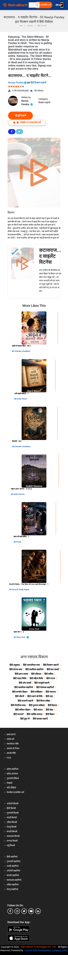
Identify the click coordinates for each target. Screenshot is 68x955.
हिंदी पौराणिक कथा (18, 705)
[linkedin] (38, 911)
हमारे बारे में (11, 734)
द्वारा (13, 351)
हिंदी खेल (49, 709)
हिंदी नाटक (50, 678)
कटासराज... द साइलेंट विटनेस (50, 256)
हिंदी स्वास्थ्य (51, 691)
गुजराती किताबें (12, 813)
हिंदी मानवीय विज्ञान (19, 691)
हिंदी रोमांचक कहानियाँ (45, 687)
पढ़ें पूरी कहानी (20, 115)
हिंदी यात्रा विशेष (19, 678)
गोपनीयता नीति (13, 743)
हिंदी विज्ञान (50, 714)
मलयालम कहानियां (14, 880)
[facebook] (10, 911)
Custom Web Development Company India (45, 950)
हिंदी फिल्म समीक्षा (43, 700)
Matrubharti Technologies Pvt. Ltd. (39, 947)
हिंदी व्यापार (38, 709)
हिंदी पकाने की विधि (34, 696)
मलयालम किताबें (13, 836)
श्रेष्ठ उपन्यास (12, 773)
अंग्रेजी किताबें (12, 803)
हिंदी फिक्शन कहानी (38, 82)
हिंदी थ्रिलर (52, 705)
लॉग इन (59, 5)
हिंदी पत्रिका (36, 673)
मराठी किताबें (12, 817)
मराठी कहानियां (12, 866)
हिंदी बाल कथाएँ (53, 669)
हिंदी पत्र (49, 696)
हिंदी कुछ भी (25, 718)
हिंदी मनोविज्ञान (36, 691)
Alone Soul (21, 637)
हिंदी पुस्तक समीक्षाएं (37, 705)
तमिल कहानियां (13, 884)
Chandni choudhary (22, 351)
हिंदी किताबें (11, 808)
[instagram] (17, 911)
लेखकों (9, 783)
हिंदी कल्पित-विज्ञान (22, 709)
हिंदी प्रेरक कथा (15, 669)
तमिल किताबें (12, 822)
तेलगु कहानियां (12, 889)
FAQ (9, 757)
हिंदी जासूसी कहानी (41, 682)
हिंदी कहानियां (12, 856)
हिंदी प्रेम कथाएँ (25, 682)
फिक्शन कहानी (44, 102)
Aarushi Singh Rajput (20, 589)
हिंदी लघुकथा (15, 665)
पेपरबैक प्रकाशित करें (15, 792)
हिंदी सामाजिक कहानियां (23, 687)
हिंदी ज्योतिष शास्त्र (34, 714)
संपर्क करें (10, 739)
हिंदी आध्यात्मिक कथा (31, 665)
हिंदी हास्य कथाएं (21, 673)
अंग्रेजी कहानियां (13, 870)
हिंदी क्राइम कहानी (40, 718)
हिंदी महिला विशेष (36, 678)
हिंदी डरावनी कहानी (25, 700)
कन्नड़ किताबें (12, 840)
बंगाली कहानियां (13, 875)
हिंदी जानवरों (18, 714)
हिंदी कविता (48, 673)
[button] (36, 5)
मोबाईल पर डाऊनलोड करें (30, 122)
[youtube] (31, 911)
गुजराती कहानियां (13, 861)
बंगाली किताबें (12, 831)
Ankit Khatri (22, 399)
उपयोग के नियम (13, 748)
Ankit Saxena (19, 494)
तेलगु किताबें (11, 826)
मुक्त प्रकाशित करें (43, 5)
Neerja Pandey (16, 82)
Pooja (19, 542)
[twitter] (24, 911)
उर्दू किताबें (11, 845)
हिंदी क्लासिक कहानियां (34, 669)
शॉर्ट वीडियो (11, 787)
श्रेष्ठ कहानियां (12, 769)
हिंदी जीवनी (19, 696)
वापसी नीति (11, 753)
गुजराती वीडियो (13, 778)
